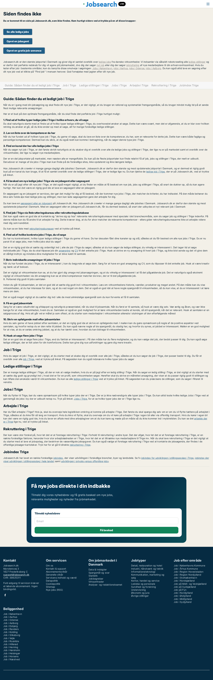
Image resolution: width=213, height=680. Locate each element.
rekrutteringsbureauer (41, 228)
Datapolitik (52, 580)
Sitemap (50, 586)
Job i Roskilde (11, 641)
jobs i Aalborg (153, 68)
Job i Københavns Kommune (189, 565)
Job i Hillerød (10, 644)
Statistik (93, 575)
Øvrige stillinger (140, 595)
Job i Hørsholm (11, 650)
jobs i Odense (136, 68)
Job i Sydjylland (183, 602)
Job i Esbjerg (10, 626)
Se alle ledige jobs (18, 31)
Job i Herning (10, 647)
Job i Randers (11, 629)
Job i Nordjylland (183, 592)
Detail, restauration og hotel (146, 565)
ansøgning (65, 250)
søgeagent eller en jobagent (36, 203)
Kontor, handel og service (145, 580)
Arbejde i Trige (139, 85)
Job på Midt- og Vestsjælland (190, 583)
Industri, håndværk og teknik (147, 568)
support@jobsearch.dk (16, 574)
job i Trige (28, 359)
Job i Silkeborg (11, 635)
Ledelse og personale (143, 583)
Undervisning (138, 589)
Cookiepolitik (53, 583)
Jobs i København (102, 68)
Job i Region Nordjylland (187, 574)
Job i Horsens (11, 656)
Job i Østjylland (182, 595)
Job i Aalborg (10, 623)
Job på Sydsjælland (185, 586)
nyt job (100, 65)
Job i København (12, 613)
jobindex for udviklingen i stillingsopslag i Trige (167, 457)
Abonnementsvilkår (56, 571)
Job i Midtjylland (183, 599)
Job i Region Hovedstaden (188, 571)
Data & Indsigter (98, 569)
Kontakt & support (56, 568)
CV (76, 250)
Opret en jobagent (18, 41)
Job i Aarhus (10, 616)
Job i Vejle (9, 638)
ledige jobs (105, 61)
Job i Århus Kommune (186, 568)
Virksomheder (96, 581)
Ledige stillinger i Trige (94, 85)
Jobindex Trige (189, 85)
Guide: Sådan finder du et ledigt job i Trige (32, 85)
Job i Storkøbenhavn (185, 577)
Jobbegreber (96, 578)
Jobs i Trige (119, 85)
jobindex (58, 457)
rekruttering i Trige (80, 444)
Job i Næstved (11, 659)
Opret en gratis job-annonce (24, 50)
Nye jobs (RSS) (54, 589)
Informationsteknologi (143, 571)
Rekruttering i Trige (163, 85)
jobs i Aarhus (120, 68)
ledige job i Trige (155, 171)
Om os (49, 565)
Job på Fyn (180, 589)
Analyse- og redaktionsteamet (105, 584)
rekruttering (132, 65)
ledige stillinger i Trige (86, 379)
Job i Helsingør (11, 653)
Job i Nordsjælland (184, 580)
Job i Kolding (10, 632)
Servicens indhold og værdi (61, 577)
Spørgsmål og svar (99, 572)
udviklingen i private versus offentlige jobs (84, 461)
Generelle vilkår (54, 574)
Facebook (5, 595)
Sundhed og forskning (143, 586)
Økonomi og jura (140, 592)
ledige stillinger (197, 61)
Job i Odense (10, 619)
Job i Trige (69, 85)
